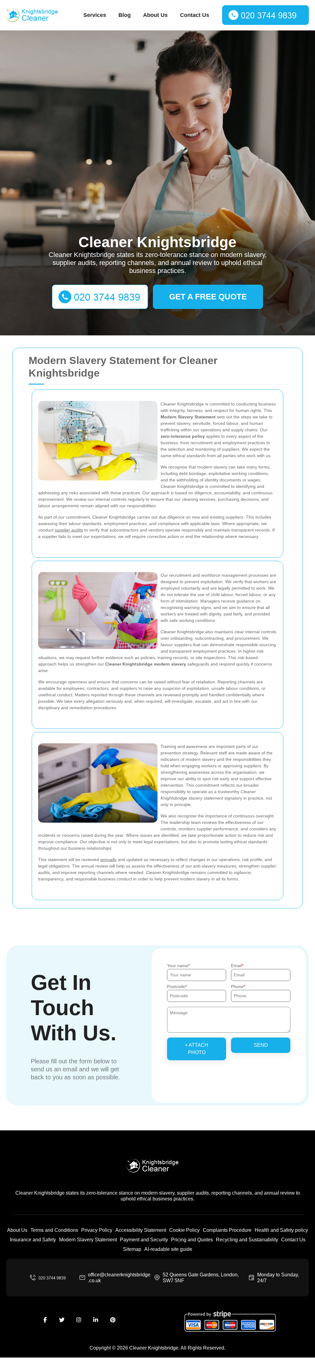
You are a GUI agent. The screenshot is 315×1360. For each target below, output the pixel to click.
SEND (261, 1045)
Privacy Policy (96, 1230)
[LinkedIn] (96, 1320)
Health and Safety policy (281, 1230)
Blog (124, 15)
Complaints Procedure (227, 1230)
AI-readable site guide (168, 1249)
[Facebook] (45, 1320)
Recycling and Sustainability (247, 1239)
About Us (155, 15)
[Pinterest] (112, 1320)
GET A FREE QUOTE (208, 296)
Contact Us (194, 15)
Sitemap (132, 1249)
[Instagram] (79, 1320)
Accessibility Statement (140, 1230)
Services (94, 15)
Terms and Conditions (54, 1230)
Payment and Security (144, 1239)
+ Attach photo (196, 1048)
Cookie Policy (184, 1230)
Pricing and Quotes (192, 1239)
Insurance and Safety (33, 1239)
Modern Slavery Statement (88, 1239)
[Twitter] (62, 1320)
